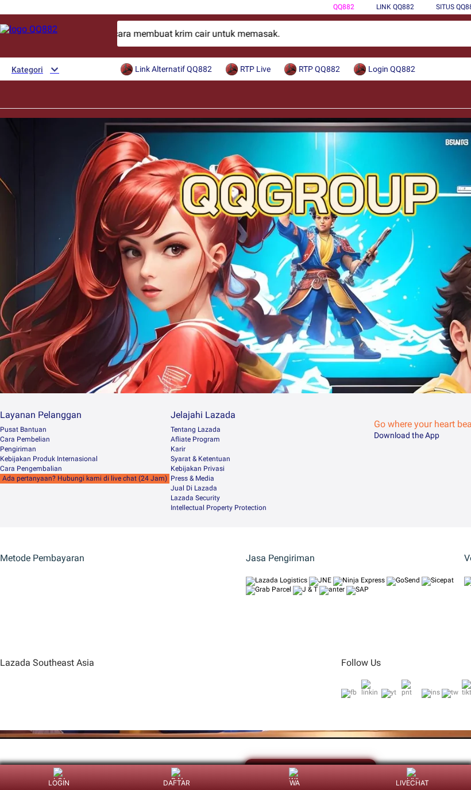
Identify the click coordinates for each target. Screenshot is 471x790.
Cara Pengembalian (31, 469)
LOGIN (59, 783)
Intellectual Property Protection (219, 508)
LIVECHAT (412, 783)
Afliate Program (195, 439)
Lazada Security (195, 498)
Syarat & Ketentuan (200, 459)
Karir (178, 449)
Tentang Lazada (196, 429)
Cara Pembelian (25, 439)
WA (294, 783)
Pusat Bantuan (23, 429)
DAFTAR (176, 783)
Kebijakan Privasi (198, 469)
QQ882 (343, 7)
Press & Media (192, 478)
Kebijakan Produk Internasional (49, 459)
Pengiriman (18, 449)
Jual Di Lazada (194, 488)
